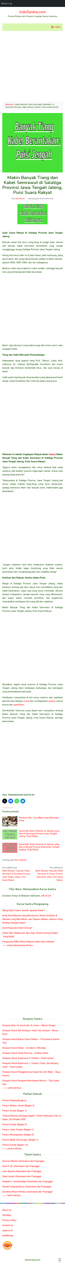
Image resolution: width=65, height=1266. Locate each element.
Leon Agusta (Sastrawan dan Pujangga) (21, 1171)
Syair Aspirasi (20, 859)
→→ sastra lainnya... (12, 1087)
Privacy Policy (9, 1220)
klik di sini (46, 895)
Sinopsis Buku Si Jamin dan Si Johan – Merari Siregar (29, 1025)
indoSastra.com (32, 12)
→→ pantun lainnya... (12, 1148)
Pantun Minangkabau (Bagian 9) (18, 1134)
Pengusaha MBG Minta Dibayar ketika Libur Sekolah (28, 941)
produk (52, 700)
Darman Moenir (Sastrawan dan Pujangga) (23, 1160)
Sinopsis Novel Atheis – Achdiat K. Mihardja (24, 1047)
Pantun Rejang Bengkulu (14, 1100)
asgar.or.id (7, 1230)
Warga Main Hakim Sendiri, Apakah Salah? (23, 910)
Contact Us (7, 1225)
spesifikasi (18, 704)
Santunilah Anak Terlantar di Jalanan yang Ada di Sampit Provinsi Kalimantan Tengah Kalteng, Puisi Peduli (39, 847)
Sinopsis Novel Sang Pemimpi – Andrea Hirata (25, 1052)
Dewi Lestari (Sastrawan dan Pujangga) (21, 1176)
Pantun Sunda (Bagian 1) (14, 1110)
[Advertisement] (32, 66)
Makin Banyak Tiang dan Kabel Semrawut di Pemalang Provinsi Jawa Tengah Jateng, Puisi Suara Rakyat (16, 873)
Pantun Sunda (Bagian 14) (15, 1144)
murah (26, 700)
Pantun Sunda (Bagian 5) (14, 1124)
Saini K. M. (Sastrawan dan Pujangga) (21, 1166)
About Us (6, 1209)
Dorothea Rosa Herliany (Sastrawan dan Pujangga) (27, 1191)
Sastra (52, 454)
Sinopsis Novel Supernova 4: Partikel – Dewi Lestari (28, 1057)
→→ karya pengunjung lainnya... (18, 945)
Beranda (9, 104)
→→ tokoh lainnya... (12, 1195)
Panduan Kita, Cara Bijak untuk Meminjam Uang (39, 819)
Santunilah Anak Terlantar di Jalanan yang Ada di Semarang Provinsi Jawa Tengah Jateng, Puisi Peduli (39, 833)
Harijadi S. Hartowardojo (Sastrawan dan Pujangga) (27, 1181)
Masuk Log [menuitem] (6, 3)
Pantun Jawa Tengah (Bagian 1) (18, 1129)
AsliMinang (7, 1235)
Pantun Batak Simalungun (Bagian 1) (20, 1139)
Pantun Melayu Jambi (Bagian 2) (18, 1105)
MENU (57, 27)
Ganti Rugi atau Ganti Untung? (17, 927)
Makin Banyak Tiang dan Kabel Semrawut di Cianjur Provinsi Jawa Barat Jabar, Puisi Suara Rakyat (49, 873)
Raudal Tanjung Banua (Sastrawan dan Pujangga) (26, 1186)
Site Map (6, 1214)
